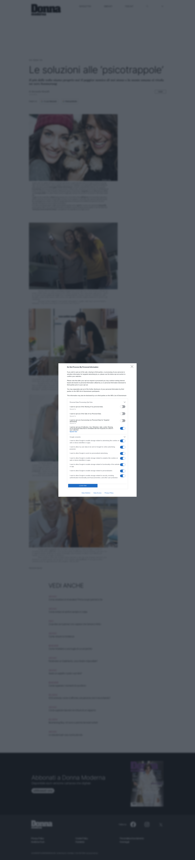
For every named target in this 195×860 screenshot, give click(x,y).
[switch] (122, 406)
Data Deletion (86, 493)
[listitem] (97, 402)
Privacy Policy (109, 493)
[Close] (133, 367)
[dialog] (97, 430)
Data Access (97, 493)
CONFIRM (83, 485)
